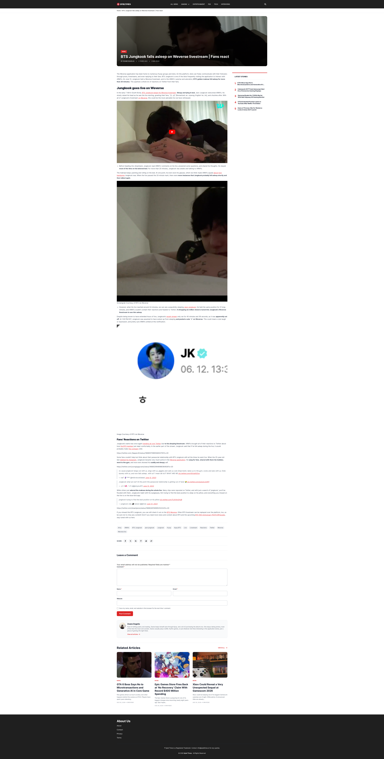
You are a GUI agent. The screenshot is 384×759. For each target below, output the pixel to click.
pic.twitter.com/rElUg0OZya (189, 473)
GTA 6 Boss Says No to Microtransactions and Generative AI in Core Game (133, 687)
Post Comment (125, 614)
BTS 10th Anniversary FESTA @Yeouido (210, 515)
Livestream (193, 527)
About (119, 726)
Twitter (212, 527)
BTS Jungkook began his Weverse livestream (159, 93)
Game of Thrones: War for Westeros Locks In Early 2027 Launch (250, 109)
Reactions (203, 527)
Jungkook (160, 527)
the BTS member (126, 446)
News (119, 680)
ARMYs (127, 527)
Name (119, 589)
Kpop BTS (177, 527)
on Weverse (142, 98)
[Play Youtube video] (172, 132)
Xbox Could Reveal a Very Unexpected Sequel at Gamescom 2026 (208, 687)
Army (119, 527)
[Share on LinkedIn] (136, 541)
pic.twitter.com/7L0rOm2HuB (171, 500)
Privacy (119, 734)
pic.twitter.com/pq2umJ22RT (198, 482)
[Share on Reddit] (146, 541)
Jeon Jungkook (190, 307)
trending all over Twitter (152, 444)
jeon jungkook (149, 527)
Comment (121, 567)
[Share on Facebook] (125, 541)
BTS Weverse (172, 512)
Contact (120, 730)
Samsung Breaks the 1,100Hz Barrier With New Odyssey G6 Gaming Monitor (251, 96)
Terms (119, 738)
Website (119, 598)
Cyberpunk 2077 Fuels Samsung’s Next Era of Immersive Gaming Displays (251, 90)
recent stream (171, 316)
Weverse (220, 527)
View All (221, 648)
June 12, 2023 (150, 478)
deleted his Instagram (128, 460)
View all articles (132, 634)
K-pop (169, 527)
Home (119, 10)
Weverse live (122, 531)
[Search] (265, 4)
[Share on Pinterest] (141, 541)
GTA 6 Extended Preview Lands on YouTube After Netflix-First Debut (249, 102)
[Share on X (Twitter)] (130, 541)
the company (134, 449)
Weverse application (177, 460)
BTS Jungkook (137, 527)
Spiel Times (188, 753)
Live (185, 527)
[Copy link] (151, 541)
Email (175, 589)
